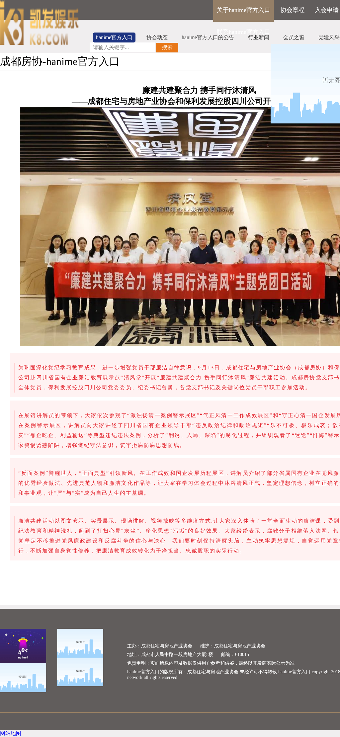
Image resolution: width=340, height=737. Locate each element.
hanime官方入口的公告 (208, 37)
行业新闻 (258, 37)
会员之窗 (293, 37)
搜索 (167, 47)
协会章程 (292, 10)
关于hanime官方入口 (243, 10)
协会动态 (157, 37)
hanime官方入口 (114, 37)
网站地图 (10, 733)
